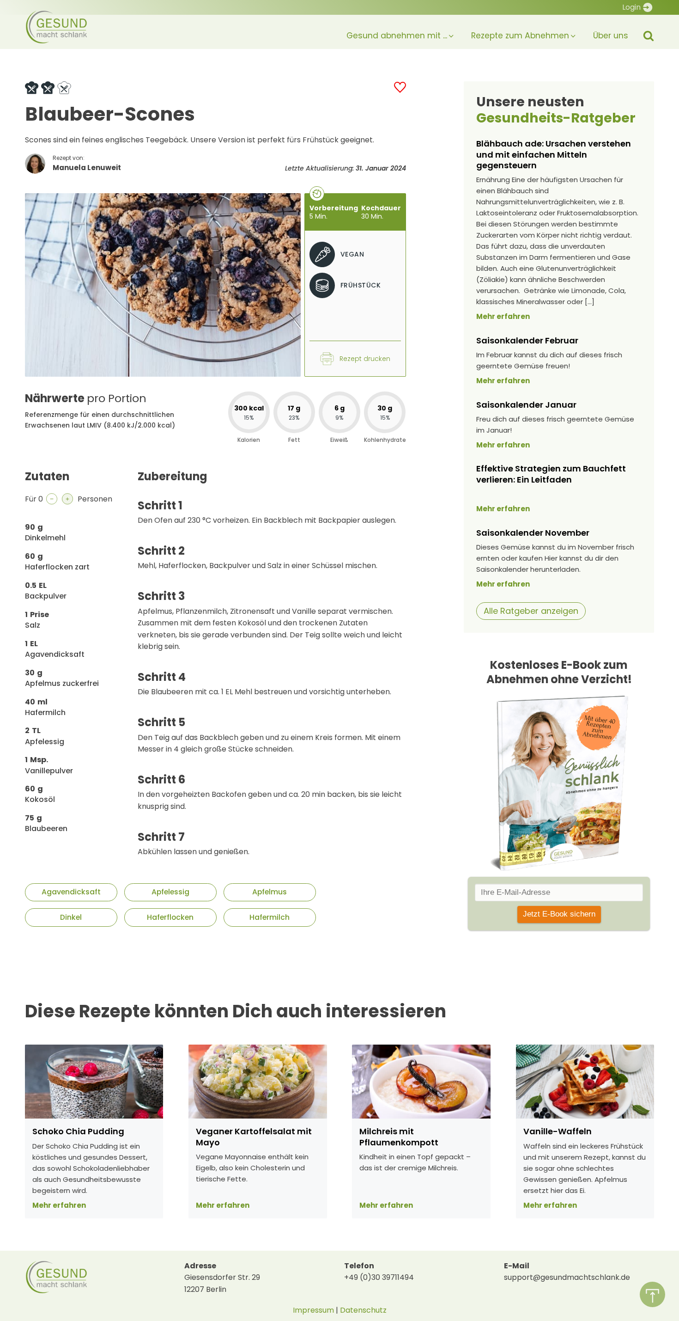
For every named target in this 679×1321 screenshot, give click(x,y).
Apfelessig (170, 892)
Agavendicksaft (71, 892)
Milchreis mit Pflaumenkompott (398, 1136)
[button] (392, 31)
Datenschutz (363, 1310)
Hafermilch (269, 917)
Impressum (313, 1310)
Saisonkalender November (532, 532)
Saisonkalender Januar (526, 404)
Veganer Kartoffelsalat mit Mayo (254, 1136)
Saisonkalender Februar (527, 340)
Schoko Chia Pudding (78, 1131)
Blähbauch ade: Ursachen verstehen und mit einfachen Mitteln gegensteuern (553, 154)
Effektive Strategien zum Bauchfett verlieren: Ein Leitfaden (551, 474)
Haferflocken (170, 917)
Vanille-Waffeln (557, 1131)
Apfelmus (269, 892)
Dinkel (71, 917)
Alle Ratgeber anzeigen (531, 611)
